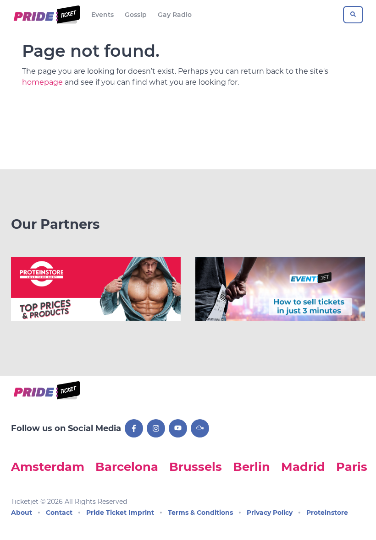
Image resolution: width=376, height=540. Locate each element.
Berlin (251, 466)
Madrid (303, 466)
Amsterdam (47, 466)
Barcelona (126, 466)
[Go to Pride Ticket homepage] (45, 14)
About (21, 512)
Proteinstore (327, 512)
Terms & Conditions (200, 512)
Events (102, 15)
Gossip (136, 15)
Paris (351, 466)
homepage (42, 82)
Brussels (195, 466)
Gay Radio (175, 15)
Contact (59, 512)
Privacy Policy (270, 512)
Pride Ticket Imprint (120, 512)
